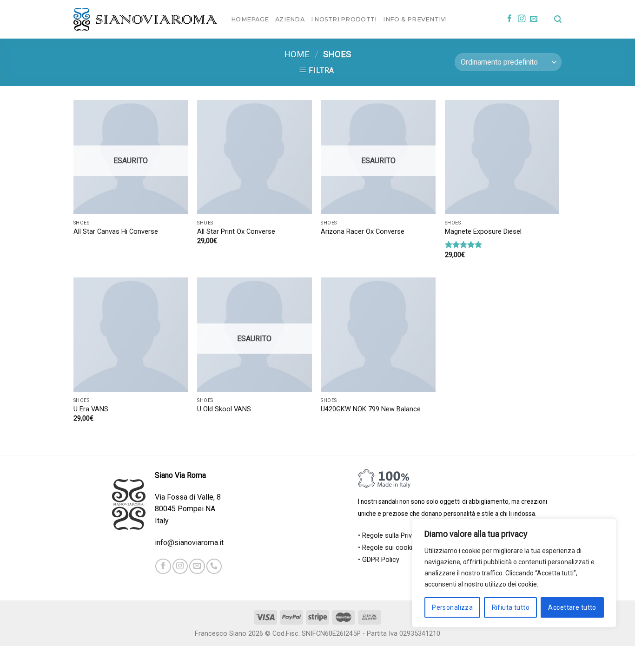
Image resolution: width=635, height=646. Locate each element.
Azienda (289, 19)
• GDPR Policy (378, 560)
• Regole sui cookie (387, 548)
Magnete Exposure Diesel (483, 232)
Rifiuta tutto (510, 607)
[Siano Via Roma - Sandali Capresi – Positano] (145, 19)
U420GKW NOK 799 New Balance (371, 409)
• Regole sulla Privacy (390, 536)
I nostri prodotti (344, 19)
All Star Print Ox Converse (236, 232)
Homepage (250, 19)
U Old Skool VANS (224, 409)
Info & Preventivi (415, 19)
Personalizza (452, 607)
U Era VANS (90, 409)
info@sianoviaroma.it (189, 542)
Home (297, 54)
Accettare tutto (572, 607)
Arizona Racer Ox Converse (362, 232)
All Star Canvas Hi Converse (115, 232)
